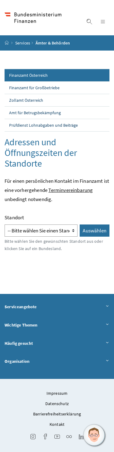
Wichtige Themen (21, 325)
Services (22, 43)
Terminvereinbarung (70, 190)
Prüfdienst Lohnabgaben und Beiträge (43, 125)
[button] (94, 435)
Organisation (17, 361)
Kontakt (57, 424)
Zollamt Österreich (26, 100)
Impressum (57, 393)
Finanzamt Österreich (28, 75)
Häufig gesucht (19, 343)
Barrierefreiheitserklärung (57, 414)
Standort (14, 217)
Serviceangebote (21, 306)
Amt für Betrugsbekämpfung (35, 112)
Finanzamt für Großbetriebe (34, 87)
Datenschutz (57, 403)
